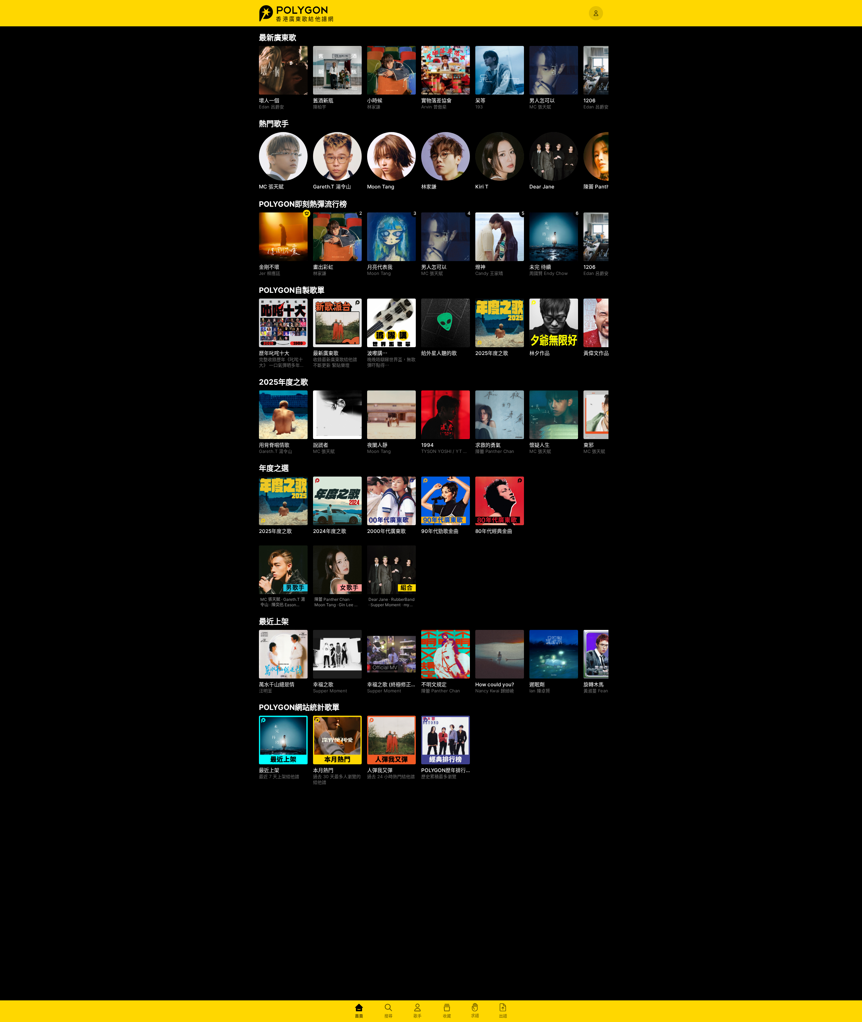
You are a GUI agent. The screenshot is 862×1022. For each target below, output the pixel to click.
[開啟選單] (596, 13)
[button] (309, 10)
